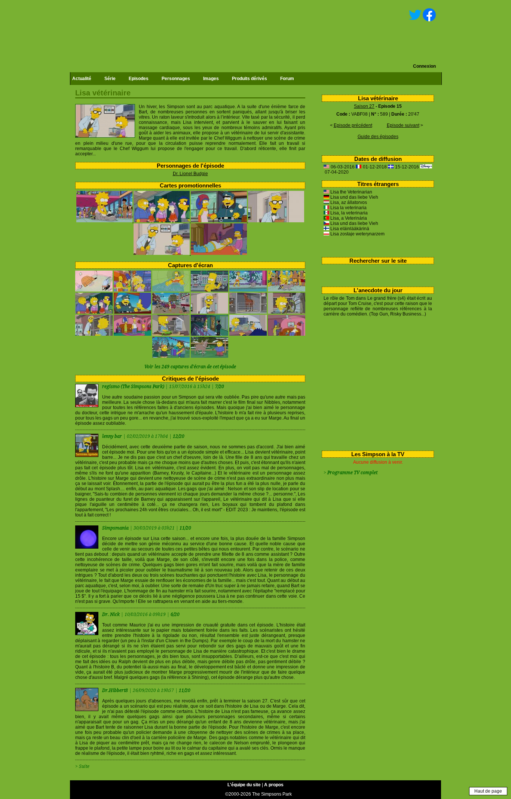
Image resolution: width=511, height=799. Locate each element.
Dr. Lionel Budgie (190, 173)
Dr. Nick (111, 614)
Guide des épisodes (378, 136)
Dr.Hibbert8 (115, 690)
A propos (274, 784)
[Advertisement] (375, 382)
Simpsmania (116, 528)
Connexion (424, 66)
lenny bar (112, 436)
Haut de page (488, 791)
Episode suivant (403, 125)
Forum (287, 78)
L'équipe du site (244, 784)
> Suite (82, 766)
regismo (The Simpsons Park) (133, 386)
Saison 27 (364, 106)
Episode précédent (353, 125)
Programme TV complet (352, 472)
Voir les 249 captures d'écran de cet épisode (190, 366)
